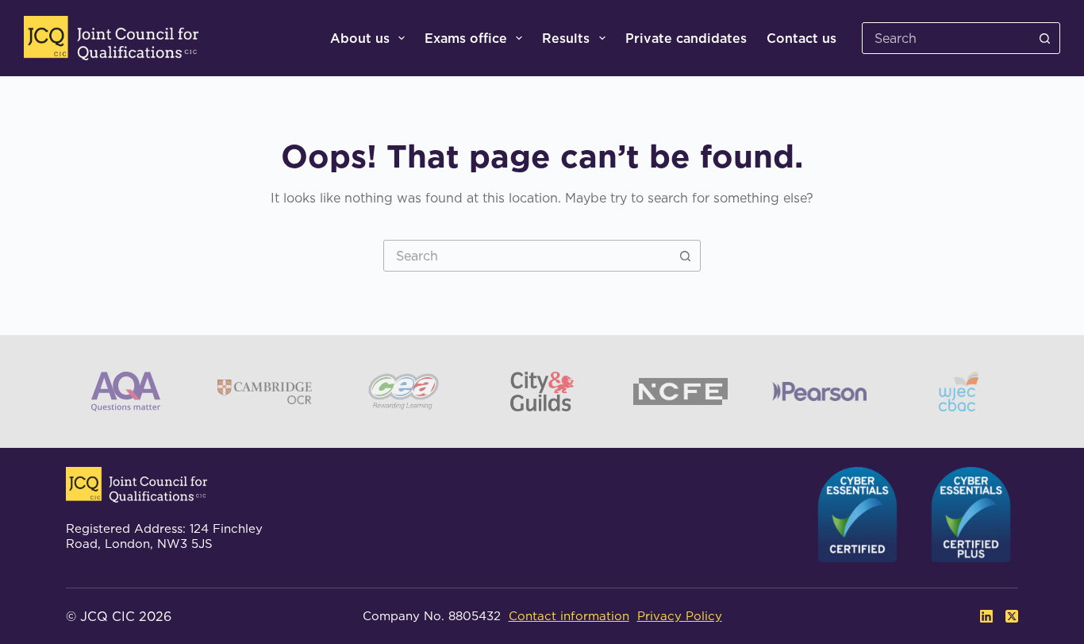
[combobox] (527, 256)
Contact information (569, 615)
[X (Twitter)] (1011, 616)
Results (566, 38)
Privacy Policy (679, 615)
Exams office (466, 38)
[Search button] (1044, 38)
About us (360, 38)
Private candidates (686, 38)
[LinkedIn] (986, 616)
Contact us (801, 38)
